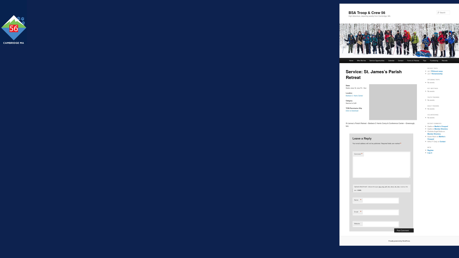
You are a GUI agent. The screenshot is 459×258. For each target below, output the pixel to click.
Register (430, 150)
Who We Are (361, 60)
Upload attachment (381, 188)
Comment (358, 154)
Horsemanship (437, 74)
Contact (400, 60)
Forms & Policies (413, 60)
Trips (424, 60)
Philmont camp (437, 71)
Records (445, 60)
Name (357, 200)
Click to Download (352, 111)
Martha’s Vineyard (441, 126)
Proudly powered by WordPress (399, 241)
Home (351, 60)
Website (357, 223)
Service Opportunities (376, 60)
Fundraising (434, 60)
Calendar (391, 60)
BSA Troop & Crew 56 (367, 12)
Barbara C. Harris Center (354, 95)
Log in (429, 153)
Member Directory (441, 129)
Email (357, 212)
